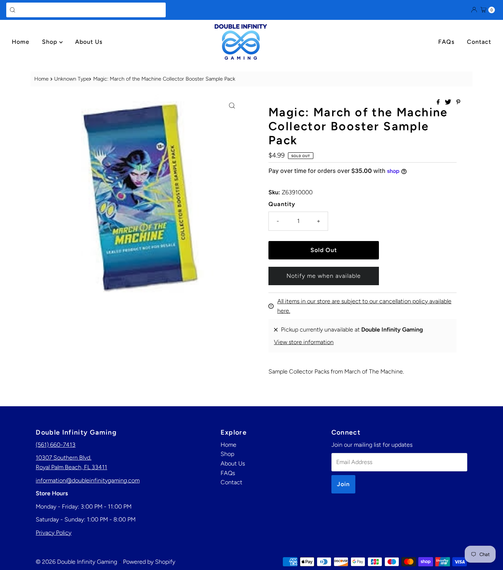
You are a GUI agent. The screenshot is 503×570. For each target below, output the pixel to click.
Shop (50, 41)
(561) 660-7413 (55, 444)
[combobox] (86, 10)
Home (20, 41)
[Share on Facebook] (439, 102)
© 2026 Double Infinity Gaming (76, 561)
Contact (479, 41)
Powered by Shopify (149, 561)
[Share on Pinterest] (458, 102)
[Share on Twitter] (449, 102)
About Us (88, 41)
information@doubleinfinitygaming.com (88, 480)
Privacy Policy (53, 532)
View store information (304, 342)
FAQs (446, 41)
